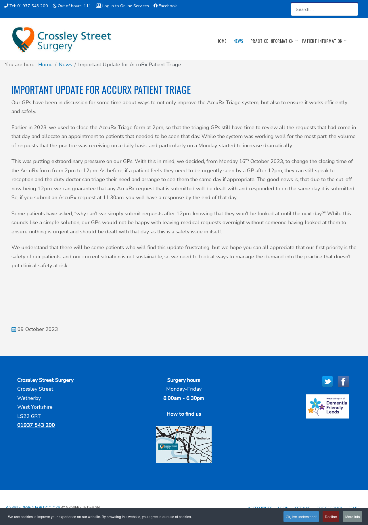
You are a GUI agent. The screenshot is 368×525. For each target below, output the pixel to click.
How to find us (183, 413)
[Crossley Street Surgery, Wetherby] (62, 40)
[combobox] (324, 9)
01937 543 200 (36, 425)
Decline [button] (331, 516)
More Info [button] (352, 516)
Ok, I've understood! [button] (301, 516)
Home (221, 41)
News (238, 41)
